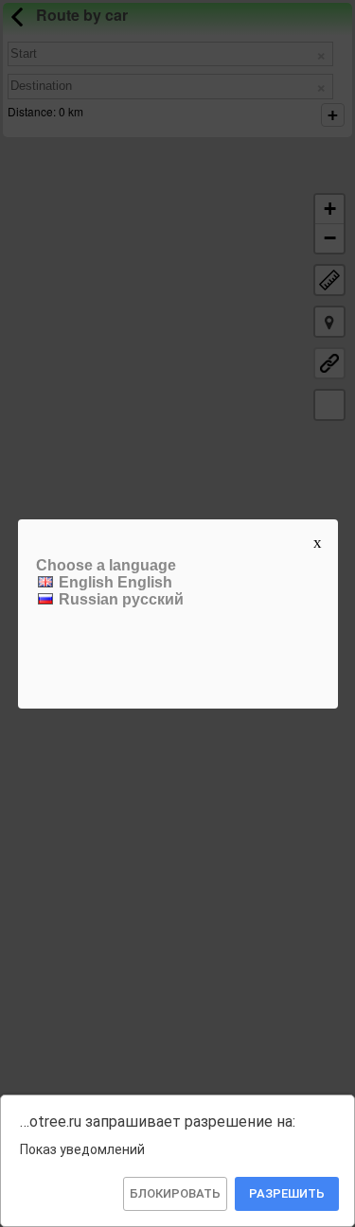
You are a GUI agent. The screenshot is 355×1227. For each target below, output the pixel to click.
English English (113, 582)
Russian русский (119, 599)
